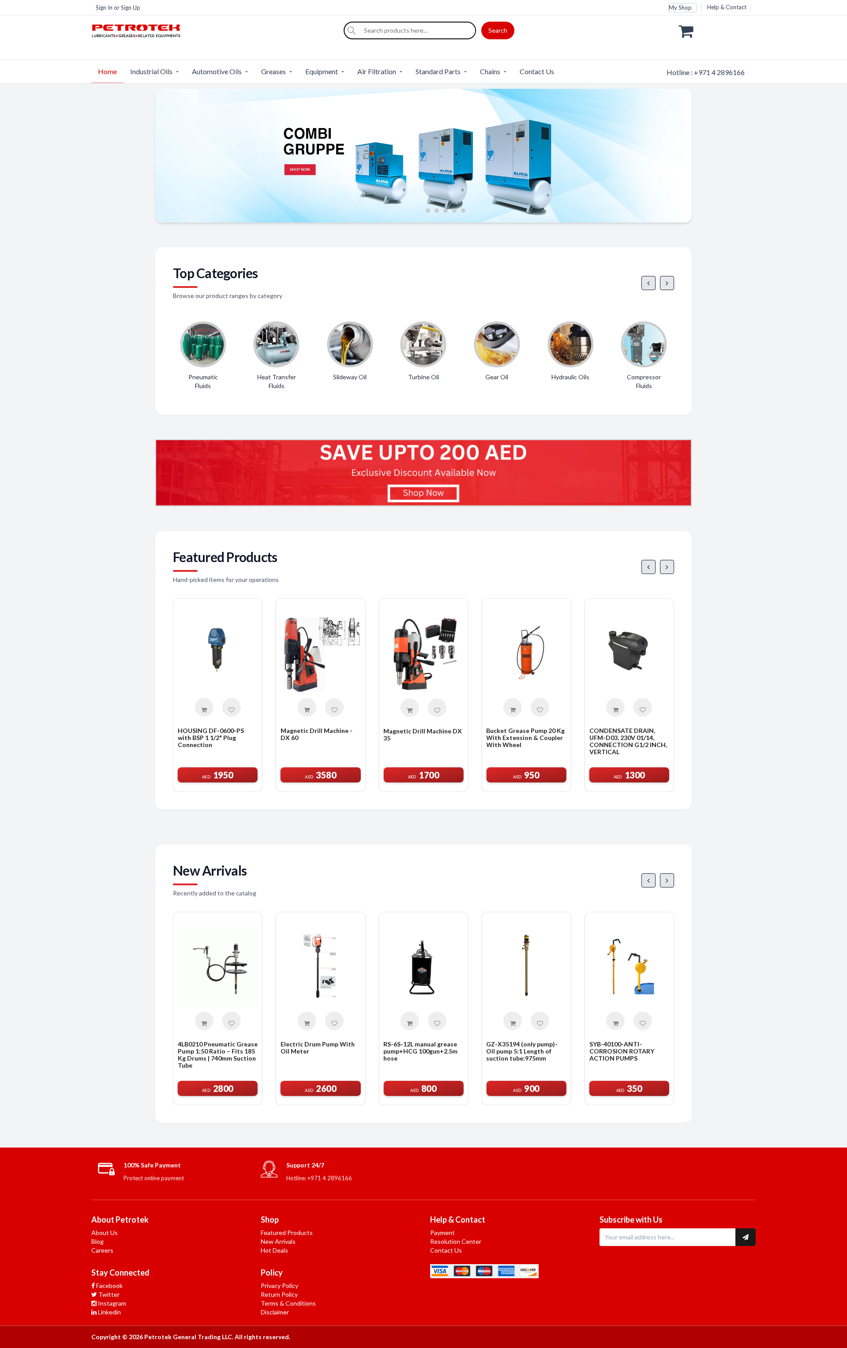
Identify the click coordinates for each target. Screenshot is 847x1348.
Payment (442, 1232)
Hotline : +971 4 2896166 (706, 72)
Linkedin (109, 1312)
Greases (273, 71)
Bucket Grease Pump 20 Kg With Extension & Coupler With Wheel (525, 737)
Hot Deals (274, 1250)
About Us (104, 1232)
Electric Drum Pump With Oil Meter (318, 1048)
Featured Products (287, 1232)
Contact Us (537, 71)
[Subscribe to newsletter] (745, 1237)
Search (497, 30)
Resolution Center (455, 1241)
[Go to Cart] (717, 30)
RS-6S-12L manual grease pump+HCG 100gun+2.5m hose (420, 1051)
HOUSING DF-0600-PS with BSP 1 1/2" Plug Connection (211, 737)
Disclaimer (275, 1312)
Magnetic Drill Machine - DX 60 (316, 734)
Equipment (321, 71)
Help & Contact (726, 7)
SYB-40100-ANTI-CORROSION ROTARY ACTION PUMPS (621, 1051)
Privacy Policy (279, 1285)
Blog (97, 1241)
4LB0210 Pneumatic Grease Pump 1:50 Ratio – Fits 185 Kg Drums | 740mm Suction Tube (218, 1055)
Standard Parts (438, 71)
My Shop (680, 7)
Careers (102, 1250)
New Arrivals (278, 1241)
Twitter (108, 1294)
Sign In (104, 7)
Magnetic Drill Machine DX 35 (422, 735)
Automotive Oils (217, 71)
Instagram (111, 1303)
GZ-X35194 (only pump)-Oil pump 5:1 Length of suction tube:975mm (522, 1051)
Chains (490, 71)
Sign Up (130, 7)
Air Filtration (376, 71)
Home (107, 71)
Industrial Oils (151, 71)
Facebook (109, 1285)
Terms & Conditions (288, 1303)
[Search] (352, 30)
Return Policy (279, 1294)
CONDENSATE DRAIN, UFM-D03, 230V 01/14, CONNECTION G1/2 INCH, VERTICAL (628, 741)
